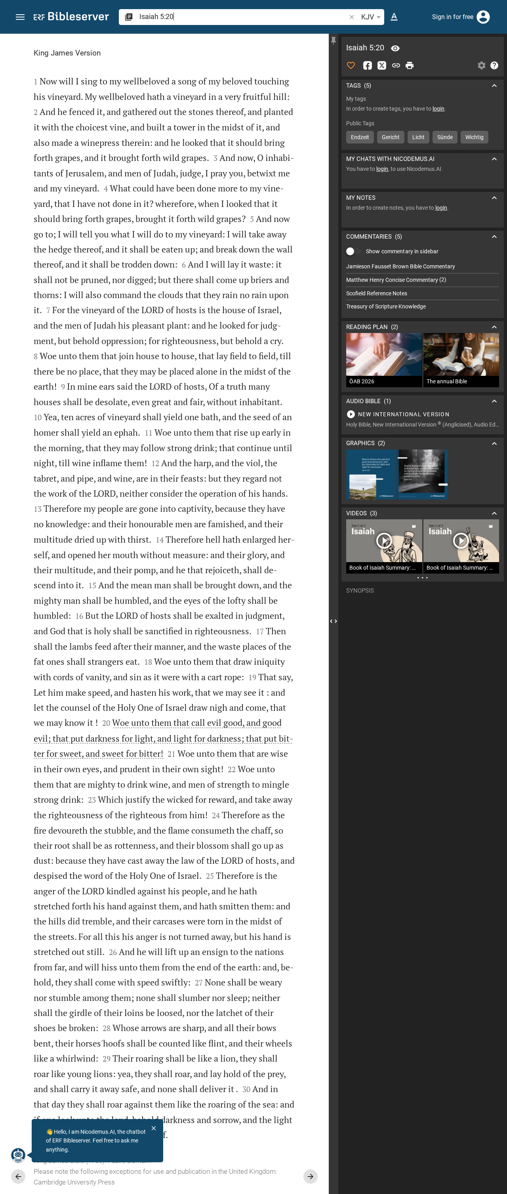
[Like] (351, 65)
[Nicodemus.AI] (18, 1155)
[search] (243, 16)
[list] (422, 286)
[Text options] (394, 17)
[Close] (154, 1128)
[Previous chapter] (18, 1176)
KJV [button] (367, 17)
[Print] (409, 65)
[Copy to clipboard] (396, 65)
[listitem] (422, 266)
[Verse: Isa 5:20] (395, 48)
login (438, 108)
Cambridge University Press (74, 1182)
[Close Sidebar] (333, 621)
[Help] (494, 65)
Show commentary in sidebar (402, 251)
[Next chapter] (310, 1176)
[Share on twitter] (381, 65)
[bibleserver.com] (71, 17)
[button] (20, 17)
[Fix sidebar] (333, 41)
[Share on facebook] (367, 65)
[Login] (483, 17)
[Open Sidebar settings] (481, 65)
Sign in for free (452, 17)
